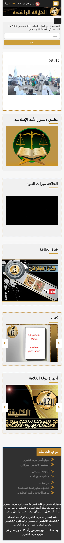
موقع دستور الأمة (39, 476)
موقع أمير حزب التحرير (36, 459)
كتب (54, 318)
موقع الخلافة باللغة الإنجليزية (33, 492)
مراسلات (44, 483)
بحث (32, 42)
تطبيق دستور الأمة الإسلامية (33, 487)
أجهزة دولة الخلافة (43, 378)
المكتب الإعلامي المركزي (34, 464)
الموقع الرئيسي (40, 471)
